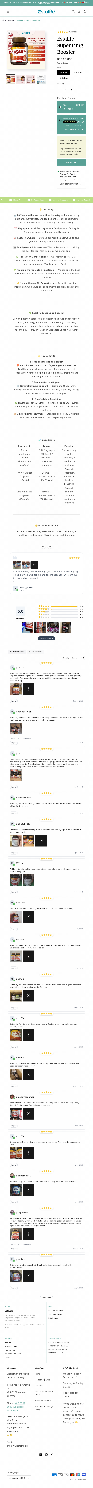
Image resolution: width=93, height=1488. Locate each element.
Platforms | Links (42, 1380)
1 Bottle (63, 72)
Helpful (14, 701)
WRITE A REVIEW (46, 638)
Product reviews (17, 652)
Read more (17, 582)
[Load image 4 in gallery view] (41, 79)
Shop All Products (55, 1311)
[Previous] (43, 546)
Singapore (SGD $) (17, 1478)
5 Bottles (64, 78)
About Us (8, 1343)
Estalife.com (81, 1479)
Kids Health (53, 1318)
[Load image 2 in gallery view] (20, 79)
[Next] (49, 546)
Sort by (66, 658)
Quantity (60, 84)
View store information (70, 184)
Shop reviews (35, 652)
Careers (8, 1357)
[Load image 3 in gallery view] (30, 79)
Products (39, 1385)
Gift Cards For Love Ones (44, 1393)
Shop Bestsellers (55, 1314)
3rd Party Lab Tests (13, 1354)
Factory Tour (10, 1350)
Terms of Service (43, 1400)
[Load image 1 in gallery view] (10, 79)
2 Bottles (78, 72)
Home (37, 1374)
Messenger (13, 1410)
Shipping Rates (11, 1346)
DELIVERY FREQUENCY (72, 126)
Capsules (11, 20)
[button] (8, 11)
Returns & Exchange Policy (44, 1408)
